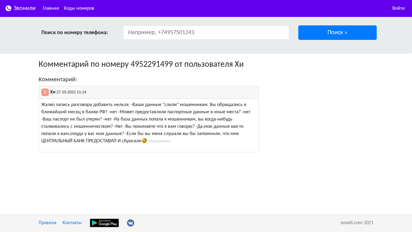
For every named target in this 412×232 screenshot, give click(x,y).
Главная (51, 8)
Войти (398, 8)
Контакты (72, 223)
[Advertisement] (320, 102)
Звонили (24, 8)
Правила (47, 223)
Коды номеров (79, 8)
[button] (337, 32)
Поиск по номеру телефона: (74, 33)
